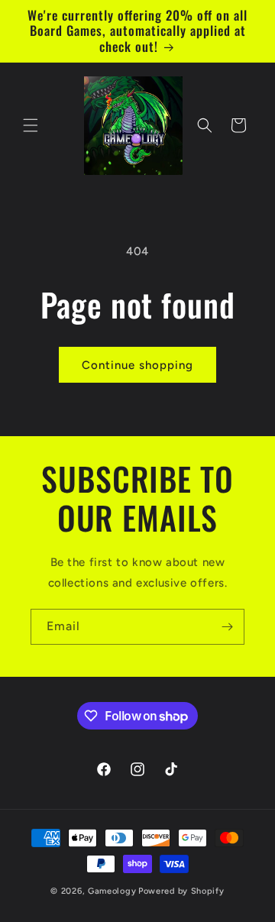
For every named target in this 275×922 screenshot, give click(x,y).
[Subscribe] (227, 627)
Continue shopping (137, 365)
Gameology (112, 891)
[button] (30, 125)
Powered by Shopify (181, 891)
